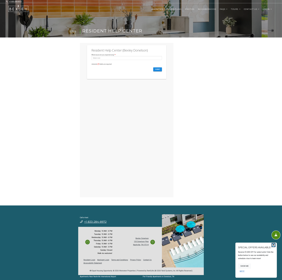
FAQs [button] (223, 9)
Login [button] (266, 9)
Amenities (157, 9)
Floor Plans (174, 9)
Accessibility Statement (92, 263)
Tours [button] (235, 9)
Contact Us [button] (251, 9)
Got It (242, 271)
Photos (189, 9)
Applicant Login (103, 260)
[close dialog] (273, 245)
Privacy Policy (135, 260)
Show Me (244, 266)
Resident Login (89, 260)
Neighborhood (207, 9)
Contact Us (147, 260)
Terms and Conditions (119, 260)
